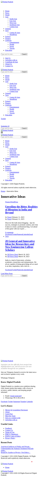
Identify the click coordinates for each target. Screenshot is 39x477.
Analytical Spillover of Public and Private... (16, 447)
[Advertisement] (19, 298)
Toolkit (3, 119)
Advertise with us (11, 60)
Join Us (7, 58)
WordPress (13, 35)
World (7, 15)
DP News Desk (12, 254)
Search (24, 54)
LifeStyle (8, 40)
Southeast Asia (15, 25)
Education (8, 50)
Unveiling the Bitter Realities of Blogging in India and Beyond (21, 209)
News (7, 13)
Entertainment (14, 42)
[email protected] (16, 396)
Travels (12, 48)
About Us (8, 64)
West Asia (13, 23)
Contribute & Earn (11, 62)
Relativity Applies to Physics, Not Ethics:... (15, 452)
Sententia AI (5, 126)
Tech (7, 31)
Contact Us (9, 66)
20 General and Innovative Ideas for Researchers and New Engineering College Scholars (20, 245)
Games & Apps (15, 33)
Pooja (9, 217)
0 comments (9, 232)
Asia (6, 17)
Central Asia (14, 27)
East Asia (13, 21)
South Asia (13, 19)
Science (8, 36)
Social (12, 46)
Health (12, 44)
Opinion (8, 29)
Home (7, 11)
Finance (8, 38)
